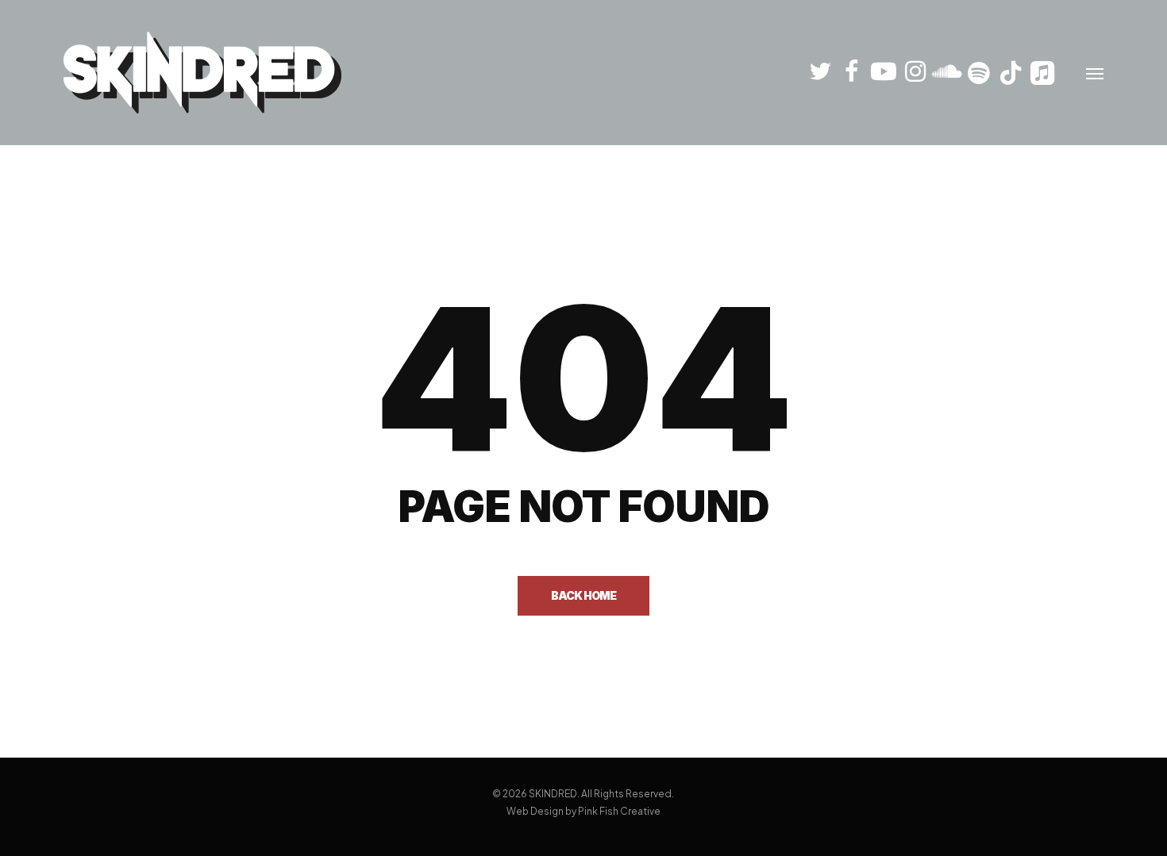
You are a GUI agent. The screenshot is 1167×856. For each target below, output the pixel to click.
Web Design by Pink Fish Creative (583, 811)
